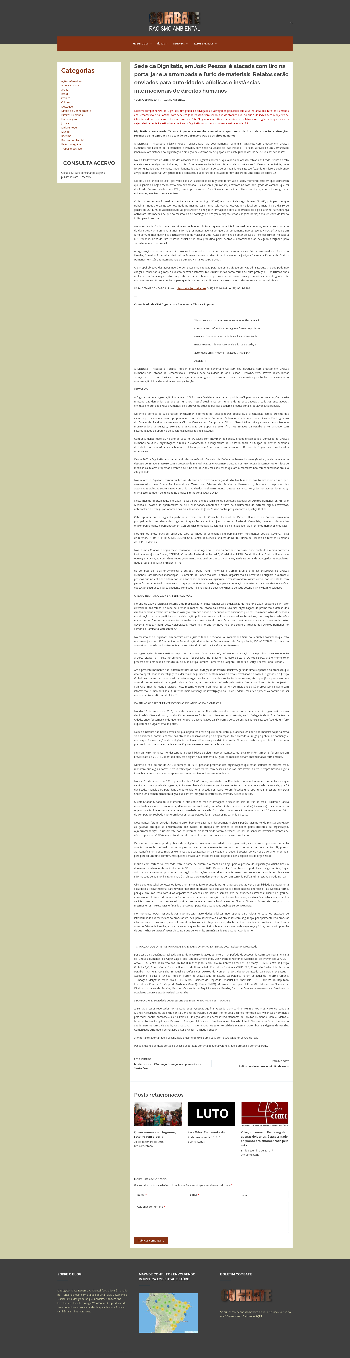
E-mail (194, 1194)
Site (244, 1194)
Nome (142, 1194)
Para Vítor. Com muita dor (207, 1132)
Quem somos (141, 43)
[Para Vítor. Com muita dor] (212, 1114)
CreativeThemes (121, 1351)
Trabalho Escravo (71, 148)
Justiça (65, 123)
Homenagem (69, 119)
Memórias (179, 43)
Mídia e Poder (69, 127)
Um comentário (143, 1146)
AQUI (259, 1316)
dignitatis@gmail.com (191, 288)
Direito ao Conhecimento (76, 110)
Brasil (64, 94)
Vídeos (161, 43)
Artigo (64, 89)
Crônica (65, 98)
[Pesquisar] (291, 22)
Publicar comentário (151, 1240)
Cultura (65, 102)
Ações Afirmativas (72, 81)
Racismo (66, 136)
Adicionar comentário (151, 1206)
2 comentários (196, 1141)
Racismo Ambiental (174, 99)
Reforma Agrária (71, 144)
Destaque (67, 106)
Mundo (65, 131)
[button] (151, 44)
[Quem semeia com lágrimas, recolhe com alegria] (158, 1114)
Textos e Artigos (202, 43)
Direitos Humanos (72, 115)
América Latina (70, 85)
